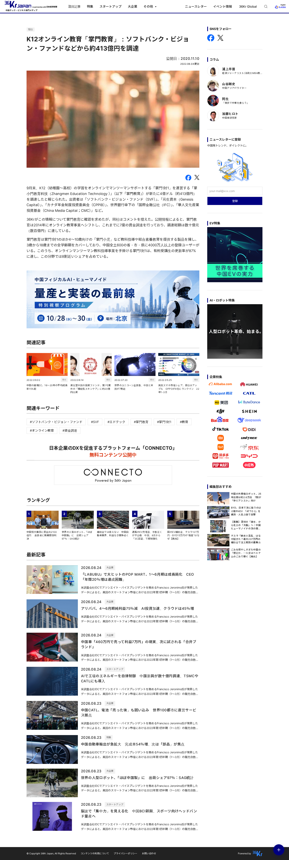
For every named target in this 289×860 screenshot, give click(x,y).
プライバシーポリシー (125, 853)
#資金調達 (70, 430)
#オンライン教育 (42, 430)
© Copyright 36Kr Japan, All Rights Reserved (51, 853)
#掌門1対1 (164, 422)
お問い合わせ (149, 853)
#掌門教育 (141, 422)
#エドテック (116, 422)
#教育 (184, 422)
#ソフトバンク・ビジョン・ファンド (56, 422)
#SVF (95, 422)
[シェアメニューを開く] (278, 849)
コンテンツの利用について (95, 853)
